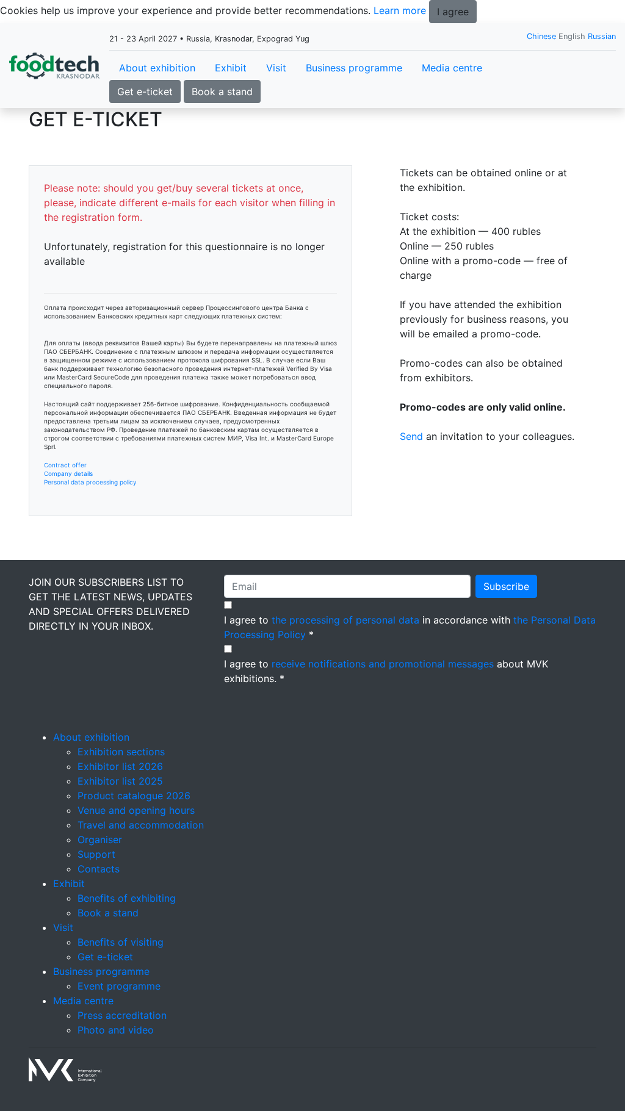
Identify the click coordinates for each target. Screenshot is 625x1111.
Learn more (400, 10)
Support (96, 854)
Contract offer (65, 465)
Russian (602, 36)
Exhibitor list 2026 (120, 766)
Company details (68, 473)
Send (411, 436)
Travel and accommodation (141, 825)
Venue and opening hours (136, 810)
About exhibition (157, 68)
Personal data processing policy (90, 482)
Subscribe (506, 586)
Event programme (119, 986)
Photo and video (116, 1030)
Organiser (100, 839)
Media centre (452, 68)
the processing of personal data (345, 620)
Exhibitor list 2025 (120, 781)
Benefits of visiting (121, 942)
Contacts (99, 869)
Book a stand (222, 91)
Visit (276, 68)
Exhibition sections (121, 752)
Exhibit (231, 68)
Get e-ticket (145, 91)
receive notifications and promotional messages (383, 664)
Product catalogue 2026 (134, 795)
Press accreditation (122, 1015)
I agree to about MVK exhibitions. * (386, 671)
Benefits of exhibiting (127, 898)
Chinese (541, 36)
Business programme (354, 68)
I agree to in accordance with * (410, 627)
